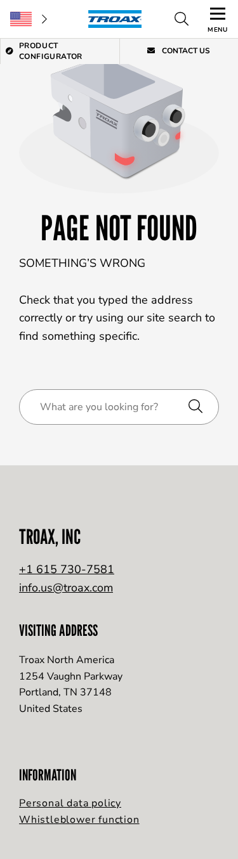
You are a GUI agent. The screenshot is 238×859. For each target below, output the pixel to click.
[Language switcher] (28, 19)
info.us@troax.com (66, 587)
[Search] (181, 19)
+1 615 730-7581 (66, 569)
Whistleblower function (79, 820)
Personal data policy (70, 803)
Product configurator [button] (51, 51)
